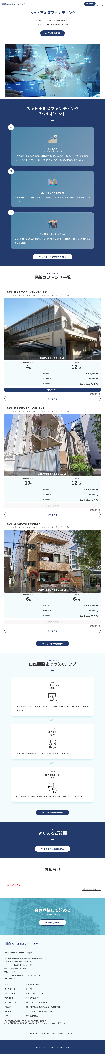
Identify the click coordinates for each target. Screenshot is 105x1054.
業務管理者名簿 (32, 1016)
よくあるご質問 (10, 1002)
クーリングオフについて (36, 993)
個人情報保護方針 (33, 998)
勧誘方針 (29, 989)
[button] (50, 95)
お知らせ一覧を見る (91, 889)
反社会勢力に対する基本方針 (37, 1002)
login (97, 5)
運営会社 (8, 1016)
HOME (7, 984)
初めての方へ (9, 993)
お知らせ (8, 1011)
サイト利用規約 (32, 984)
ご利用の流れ (9, 998)
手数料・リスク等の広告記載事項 (39, 1011)
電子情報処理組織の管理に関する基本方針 (43, 1007)
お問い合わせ (9, 1007)
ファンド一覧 (9, 989)
